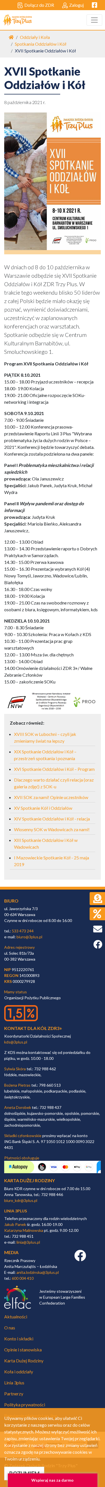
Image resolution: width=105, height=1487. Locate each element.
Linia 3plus (14, 1382)
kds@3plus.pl (15, 1042)
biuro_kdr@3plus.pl (20, 1200)
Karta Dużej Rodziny (23, 1360)
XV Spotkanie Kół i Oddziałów (43, 808)
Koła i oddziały (18, 1371)
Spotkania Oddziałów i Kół (40, 44)
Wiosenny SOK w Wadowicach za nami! (52, 829)
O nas (9, 1327)
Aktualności (15, 1316)
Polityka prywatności (24, 1404)
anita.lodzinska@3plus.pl (38, 1272)
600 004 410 (23, 1278)
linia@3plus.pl (28, 1242)
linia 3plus (15, 1210)
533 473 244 (23, 930)
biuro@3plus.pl (29, 936)
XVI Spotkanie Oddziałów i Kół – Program (54, 769)
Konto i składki (18, 1338)
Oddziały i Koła (35, 37)
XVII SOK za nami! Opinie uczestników (51, 797)
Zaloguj (76, 5)
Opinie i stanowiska (23, 1349)
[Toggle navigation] (94, 20)
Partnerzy (13, 1393)
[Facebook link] (80, 1258)
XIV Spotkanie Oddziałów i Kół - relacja (52, 818)
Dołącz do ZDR (39, 5)
